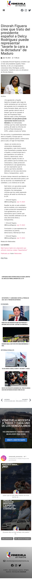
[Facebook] (22, 10)
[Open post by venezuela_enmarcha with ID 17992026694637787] (16, 478)
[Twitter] (29, 10)
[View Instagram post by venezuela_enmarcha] (29, 491)
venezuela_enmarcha (16, 464)
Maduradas (18, 253)
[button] (4, 10)
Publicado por (5, 253)
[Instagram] (25, 10)
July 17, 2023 (21, 202)
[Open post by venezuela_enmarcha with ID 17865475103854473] (16, 515)
